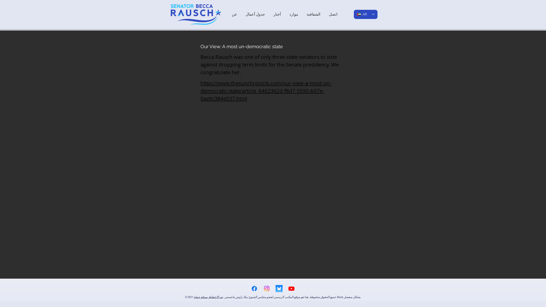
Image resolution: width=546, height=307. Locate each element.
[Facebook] (254, 288)
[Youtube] (291, 288)
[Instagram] (266, 288)
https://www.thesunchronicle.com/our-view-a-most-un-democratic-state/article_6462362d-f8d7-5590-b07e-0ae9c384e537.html (265, 91)
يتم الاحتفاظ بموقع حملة (208, 297)
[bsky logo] (279, 288)
